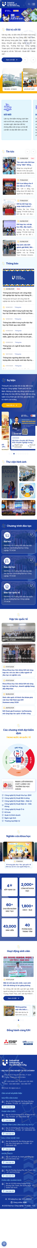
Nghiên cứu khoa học (18, 836)
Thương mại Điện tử (12, 821)
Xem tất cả (10, 405)
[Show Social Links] (4, 1243)
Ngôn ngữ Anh (10, 818)
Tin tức (10, 151)
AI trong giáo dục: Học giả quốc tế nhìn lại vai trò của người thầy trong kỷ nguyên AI (18, 867)
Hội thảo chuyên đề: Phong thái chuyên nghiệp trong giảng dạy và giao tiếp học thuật (17, 443)
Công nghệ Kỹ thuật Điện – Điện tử (18, 801)
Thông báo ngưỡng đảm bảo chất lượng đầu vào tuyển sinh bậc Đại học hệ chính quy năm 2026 (18, 360)
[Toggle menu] (33, 4)
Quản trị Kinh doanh (12, 815)
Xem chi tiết (10, 60)
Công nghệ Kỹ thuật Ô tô (14, 809)
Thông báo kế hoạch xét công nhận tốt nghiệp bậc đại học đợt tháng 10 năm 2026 (17, 295)
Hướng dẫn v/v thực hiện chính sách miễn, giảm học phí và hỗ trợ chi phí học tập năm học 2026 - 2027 (17, 336)
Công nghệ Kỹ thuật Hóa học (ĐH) (18, 795)
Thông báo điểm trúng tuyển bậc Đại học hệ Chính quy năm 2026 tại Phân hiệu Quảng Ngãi (17, 313)
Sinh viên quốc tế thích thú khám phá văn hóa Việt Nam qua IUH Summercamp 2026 (18, 699)
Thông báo (12, 263)
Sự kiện (11, 380)
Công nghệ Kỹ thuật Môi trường (17, 798)
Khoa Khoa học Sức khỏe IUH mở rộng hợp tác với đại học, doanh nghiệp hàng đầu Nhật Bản (18, 686)
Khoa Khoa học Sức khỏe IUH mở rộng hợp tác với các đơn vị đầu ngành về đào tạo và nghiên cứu (18, 672)
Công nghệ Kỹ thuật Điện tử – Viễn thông (18, 805)
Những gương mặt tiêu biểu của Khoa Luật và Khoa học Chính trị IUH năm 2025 (21, 1008)
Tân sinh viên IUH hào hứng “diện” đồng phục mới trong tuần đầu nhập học (25, 163)
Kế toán (8, 812)
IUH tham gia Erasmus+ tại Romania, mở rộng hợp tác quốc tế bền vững (17, 712)
